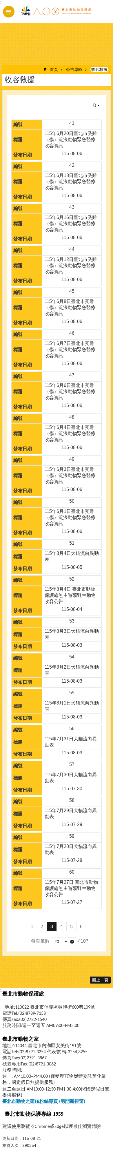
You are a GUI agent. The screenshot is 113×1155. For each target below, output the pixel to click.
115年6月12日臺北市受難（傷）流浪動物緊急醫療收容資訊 (71, 265)
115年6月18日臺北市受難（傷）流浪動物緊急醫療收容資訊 (71, 181)
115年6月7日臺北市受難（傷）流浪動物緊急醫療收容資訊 (70, 349)
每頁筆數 (40, 941)
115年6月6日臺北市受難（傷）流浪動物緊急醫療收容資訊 (70, 391)
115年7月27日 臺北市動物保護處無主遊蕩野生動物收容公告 (71, 888)
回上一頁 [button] (100, 980)
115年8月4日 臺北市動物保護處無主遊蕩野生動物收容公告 (70, 595)
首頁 (54, 69)
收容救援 (99, 69)
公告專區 (74, 69)
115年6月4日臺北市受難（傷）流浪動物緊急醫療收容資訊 (70, 433)
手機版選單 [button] (8, 11)
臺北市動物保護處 (56, 11)
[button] (72, 941)
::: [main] (4, 63)
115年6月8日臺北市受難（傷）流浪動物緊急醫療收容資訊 (70, 307)
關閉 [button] (96, 105)
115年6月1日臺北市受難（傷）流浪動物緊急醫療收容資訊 (70, 517)
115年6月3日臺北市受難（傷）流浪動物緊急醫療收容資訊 (70, 475)
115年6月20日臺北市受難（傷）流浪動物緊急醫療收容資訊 (71, 139)
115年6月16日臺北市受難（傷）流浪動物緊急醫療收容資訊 (71, 223)
